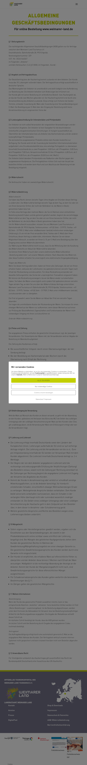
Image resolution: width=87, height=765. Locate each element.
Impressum (48, 399)
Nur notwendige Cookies (43, 386)
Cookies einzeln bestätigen (43, 393)
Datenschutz (39, 399)
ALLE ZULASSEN (43, 380)
